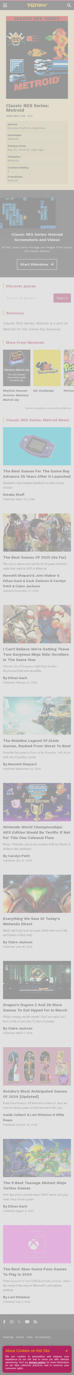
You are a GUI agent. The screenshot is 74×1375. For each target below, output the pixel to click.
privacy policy (37, 1362)
